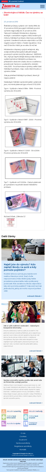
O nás (23, 433)
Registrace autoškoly (23, 446)
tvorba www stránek (18, 455)
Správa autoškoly (23, 443)
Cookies (23, 436)
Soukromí (23, 440)
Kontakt (23, 449)
